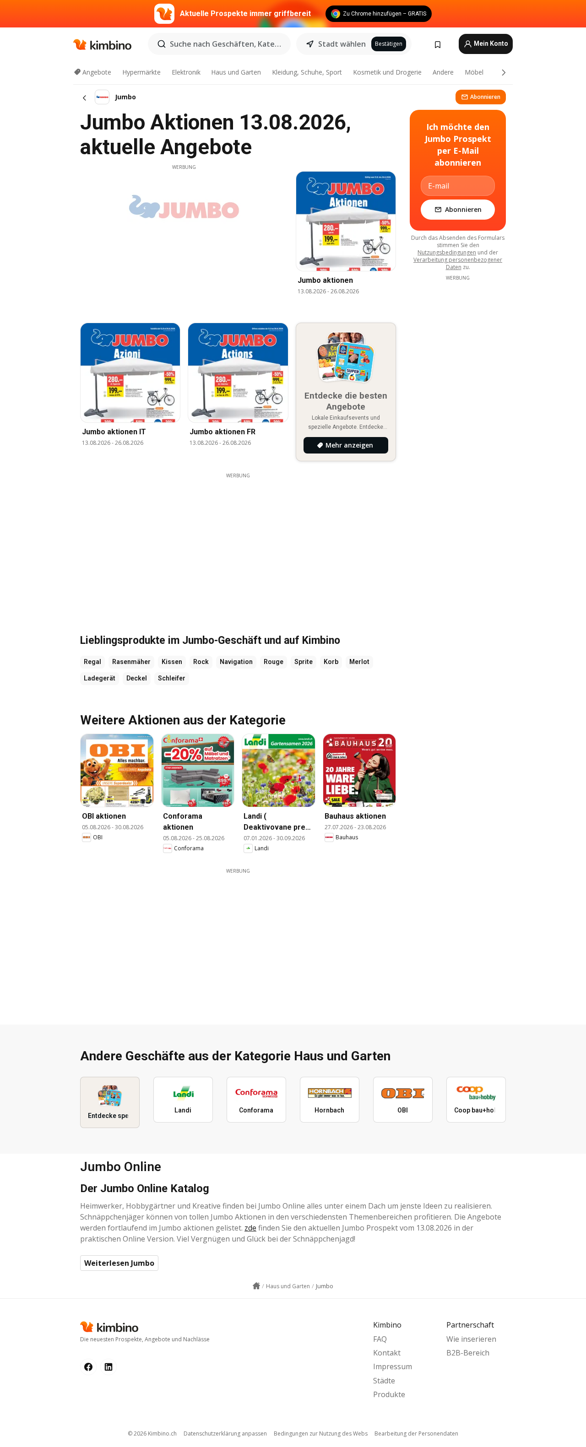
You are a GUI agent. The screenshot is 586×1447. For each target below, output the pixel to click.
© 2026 (152, 1433)
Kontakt (387, 1353)
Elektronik (186, 72)
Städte (384, 1381)
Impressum (392, 1366)
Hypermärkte (141, 72)
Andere (443, 72)
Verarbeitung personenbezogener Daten (457, 263)
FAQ (380, 1339)
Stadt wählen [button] (342, 44)
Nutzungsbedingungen (447, 252)
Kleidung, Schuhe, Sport (307, 72)
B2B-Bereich (467, 1353)
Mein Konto (490, 43)
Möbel (474, 72)
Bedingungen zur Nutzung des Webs (321, 1433)
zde (250, 1228)
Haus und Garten (236, 72)
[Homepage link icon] (256, 1286)
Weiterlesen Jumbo (119, 1263)
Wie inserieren (471, 1339)
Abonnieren (485, 97)
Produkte (389, 1394)
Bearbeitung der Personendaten (416, 1433)
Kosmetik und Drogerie (387, 72)
